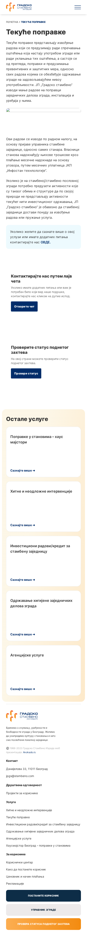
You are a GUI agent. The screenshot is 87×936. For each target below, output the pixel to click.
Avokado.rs (29, 752)
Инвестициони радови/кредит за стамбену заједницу (43, 824)
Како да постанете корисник (26, 869)
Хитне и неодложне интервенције (41, 491)
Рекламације (15, 883)
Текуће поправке (18, 817)
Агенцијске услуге (27, 655)
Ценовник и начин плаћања (25, 876)
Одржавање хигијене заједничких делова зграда (40, 831)
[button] (77, 7)
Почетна (12, 21)
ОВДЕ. (46, 242)
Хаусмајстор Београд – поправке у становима (38, 845)
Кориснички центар (19, 862)
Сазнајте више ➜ (22, 470)
